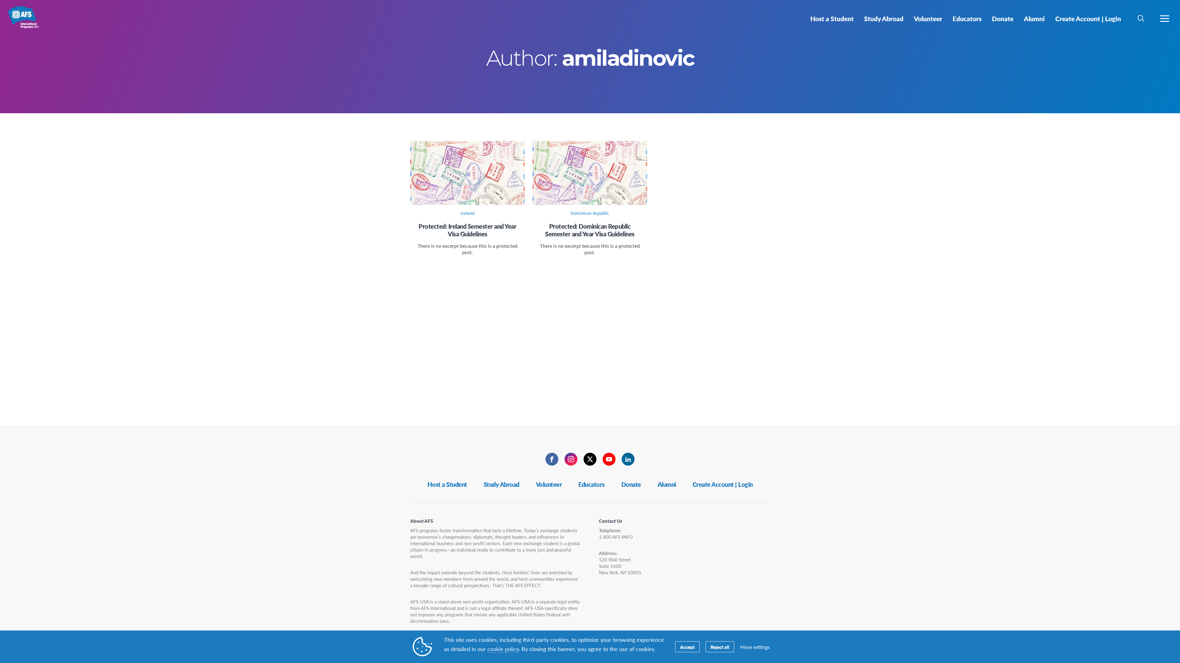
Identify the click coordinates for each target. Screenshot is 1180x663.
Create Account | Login (723, 484)
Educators (591, 484)
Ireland (468, 213)
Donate (631, 484)
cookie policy (503, 649)
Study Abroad (501, 484)
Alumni (667, 484)
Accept (687, 647)
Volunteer (549, 484)
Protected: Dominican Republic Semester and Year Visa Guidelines (590, 230)
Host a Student (447, 484)
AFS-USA (27, 21)
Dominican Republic (589, 213)
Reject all (719, 647)
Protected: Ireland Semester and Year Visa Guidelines (467, 230)
